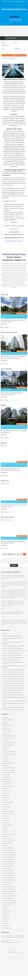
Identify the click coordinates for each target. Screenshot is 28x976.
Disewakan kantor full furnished (9, 754)
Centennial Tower (6, 733)
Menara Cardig (6, 795)
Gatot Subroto (5, 756)
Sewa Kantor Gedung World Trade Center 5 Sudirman (13, 674)
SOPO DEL (5, 907)
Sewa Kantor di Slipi (7, 868)
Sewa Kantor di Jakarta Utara (9, 859)
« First (4, 554)
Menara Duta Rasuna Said (8, 802)
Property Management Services (9, 834)
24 (24, 554)
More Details (4, 324)
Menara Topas (5, 822)
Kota (3, 48)
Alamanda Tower (6, 724)
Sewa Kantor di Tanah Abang (9, 873)
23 (21, 554)
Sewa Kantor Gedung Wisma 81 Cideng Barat (12, 652)
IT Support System (6, 774)
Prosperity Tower (6, 836)
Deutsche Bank (6, 749)
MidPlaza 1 (4, 443)
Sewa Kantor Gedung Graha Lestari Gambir (11, 659)
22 (17, 554)
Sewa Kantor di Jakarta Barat (9, 850)
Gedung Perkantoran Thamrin (9, 772)
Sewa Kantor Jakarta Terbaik (8, 889)
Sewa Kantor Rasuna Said (8, 898)
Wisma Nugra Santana (7, 517)
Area (16, 42)
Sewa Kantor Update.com (14, 9)
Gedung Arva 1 (6, 758)
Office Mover (5, 827)
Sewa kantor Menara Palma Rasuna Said (11, 895)
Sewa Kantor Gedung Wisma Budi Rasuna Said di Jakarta (14, 701)
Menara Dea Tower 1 (7, 797)
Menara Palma (5, 809)
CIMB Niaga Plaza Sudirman (8, 738)
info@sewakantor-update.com (18, 1)
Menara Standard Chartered (9, 332)
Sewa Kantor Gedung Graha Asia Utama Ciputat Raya (13, 646)
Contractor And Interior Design (9, 742)
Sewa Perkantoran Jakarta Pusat (9, 902)
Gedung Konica (6, 765)
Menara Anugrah (6, 788)
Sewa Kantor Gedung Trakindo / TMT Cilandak (12, 636)
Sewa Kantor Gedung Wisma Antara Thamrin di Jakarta (14, 707)
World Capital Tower (7, 927)
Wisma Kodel (5, 923)
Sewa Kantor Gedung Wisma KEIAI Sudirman (12, 692)
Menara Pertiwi (6, 815)
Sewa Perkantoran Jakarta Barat (9, 900)
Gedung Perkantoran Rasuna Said (9, 767)
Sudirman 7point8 (6, 911)
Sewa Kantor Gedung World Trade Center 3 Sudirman (13, 676)
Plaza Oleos (5, 831)
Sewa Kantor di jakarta (7, 847)
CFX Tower (5, 633)
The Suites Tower (6, 916)
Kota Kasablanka (6, 777)
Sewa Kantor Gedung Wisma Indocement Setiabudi (13, 694)
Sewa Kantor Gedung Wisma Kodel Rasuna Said (12, 690)
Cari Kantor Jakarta (6, 731)
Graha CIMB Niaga (6, 369)
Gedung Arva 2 (6, 761)
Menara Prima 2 (6, 818)
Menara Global (6, 804)
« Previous (10, 554)
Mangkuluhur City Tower (7, 781)
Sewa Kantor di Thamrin (7, 882)
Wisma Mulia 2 (6, 925)
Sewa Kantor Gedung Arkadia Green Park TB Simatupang (14, 650)
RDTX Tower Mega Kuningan (8, 841)
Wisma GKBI (4, 294)
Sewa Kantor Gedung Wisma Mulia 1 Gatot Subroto (13, 685)
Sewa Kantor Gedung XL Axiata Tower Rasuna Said (13, 669)
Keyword (3, 42)
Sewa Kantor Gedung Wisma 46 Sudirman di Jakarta (13, 709)
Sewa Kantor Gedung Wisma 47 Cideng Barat (12, 655)
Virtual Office (5, 921)
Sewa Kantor (5, 845)
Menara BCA (5, 790)
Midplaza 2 (4, 405)
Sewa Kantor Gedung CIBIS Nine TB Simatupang (12, 648)
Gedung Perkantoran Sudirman (9, 770)
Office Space (5, 829)
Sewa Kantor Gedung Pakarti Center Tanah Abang (13, 657)
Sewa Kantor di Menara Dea (8, 863)
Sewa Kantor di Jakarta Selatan (9, 854)
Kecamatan (17, 48)
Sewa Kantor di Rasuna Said (8, 866)
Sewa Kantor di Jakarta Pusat (9, 852)
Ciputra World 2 (6, 740)
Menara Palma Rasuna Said (8, 811)
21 (14, 554)
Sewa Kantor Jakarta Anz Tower (9, 886)
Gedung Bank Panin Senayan (8, 763)
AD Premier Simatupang (7, 719)
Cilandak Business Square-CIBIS (9, 735)
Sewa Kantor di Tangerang (8, 875)
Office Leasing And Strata (8, 825)
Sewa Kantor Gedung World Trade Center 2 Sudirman (13, 678)
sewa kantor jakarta (7, 884)
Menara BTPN (5, 793)
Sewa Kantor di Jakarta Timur (9, 857)
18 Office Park (5, 717)
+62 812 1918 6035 (15, 20)
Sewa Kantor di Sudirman (8, 870)
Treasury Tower (6, 918)
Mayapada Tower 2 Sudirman (9, 786)
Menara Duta (5, 799)
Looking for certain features (8, 58)
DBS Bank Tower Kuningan (8, 744)
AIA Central (5, 722)
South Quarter (5, 909)
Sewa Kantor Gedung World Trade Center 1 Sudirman (13, 672)
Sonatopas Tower (6, 905)
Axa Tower (5, 726)
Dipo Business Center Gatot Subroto (10, 751)
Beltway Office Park (7, 728)
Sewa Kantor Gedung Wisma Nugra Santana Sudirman (14, 683)
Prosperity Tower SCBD (7, 838)
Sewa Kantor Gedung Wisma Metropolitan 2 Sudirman (14, 688)
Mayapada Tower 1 (6, 783)
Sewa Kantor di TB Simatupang (9, 877)
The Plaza (5, 914)
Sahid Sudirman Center (7, 843)
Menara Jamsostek (7, 806)
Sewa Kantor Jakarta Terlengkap (9, 891)
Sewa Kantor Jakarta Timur (8, 893)
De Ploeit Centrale (6, 747)
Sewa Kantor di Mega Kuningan (9, 861)
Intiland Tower (5, 481)
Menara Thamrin (6, 820)
